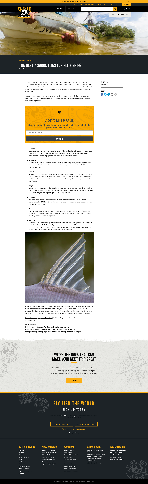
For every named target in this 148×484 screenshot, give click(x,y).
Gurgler (54, 188)
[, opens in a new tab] (102, 94)
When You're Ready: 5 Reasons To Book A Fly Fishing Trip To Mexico (50, 329)
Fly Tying (21, 473)
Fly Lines (21, 455)
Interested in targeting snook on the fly (39, 318)
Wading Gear (22, 462)
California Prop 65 (69, 466)
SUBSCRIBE (59, 139)
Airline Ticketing (68, 450)
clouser (63, 213)
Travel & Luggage (24, 469)
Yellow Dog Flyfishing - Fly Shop (96, 454)
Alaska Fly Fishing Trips (48, 450)
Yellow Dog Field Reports (117, 459)
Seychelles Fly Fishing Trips (49, 464)
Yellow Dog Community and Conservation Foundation (94, 457)
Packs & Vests (23, 464)
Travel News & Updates (116, 455)
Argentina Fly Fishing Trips (49, 452)
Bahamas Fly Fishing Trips (49, 455)
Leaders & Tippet (24, 457)
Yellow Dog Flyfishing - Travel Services (95, 451)
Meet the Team (91, 461)
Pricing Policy (68, 457)
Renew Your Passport (70, 464)
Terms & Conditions (80, 481)
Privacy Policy (90, 481)
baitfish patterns (70, 98)
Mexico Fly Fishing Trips (48, 459)
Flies (20, 459)
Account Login (68, 452)
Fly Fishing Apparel (24, 466)
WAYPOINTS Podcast (115, 457)
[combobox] (97, 9)
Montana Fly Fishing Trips (49, 462)
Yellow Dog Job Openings (94, 463)
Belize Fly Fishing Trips (48, 457)
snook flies (29, 91)
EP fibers (44, 202)
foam (80, 227)
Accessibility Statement (71, 471)
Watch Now (83, 1)
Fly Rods (21, 450)
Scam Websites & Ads (70, 469)
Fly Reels (21, 452)
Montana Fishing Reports (117, 452)
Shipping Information (70, 459)
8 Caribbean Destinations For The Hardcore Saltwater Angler (47, 327)
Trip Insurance (68, 462)
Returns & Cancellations (71, 455)
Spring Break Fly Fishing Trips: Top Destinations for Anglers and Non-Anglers (53, 331)
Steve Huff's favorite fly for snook (49, 225)
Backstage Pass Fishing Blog (118, 450)
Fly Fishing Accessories (25, 471)
